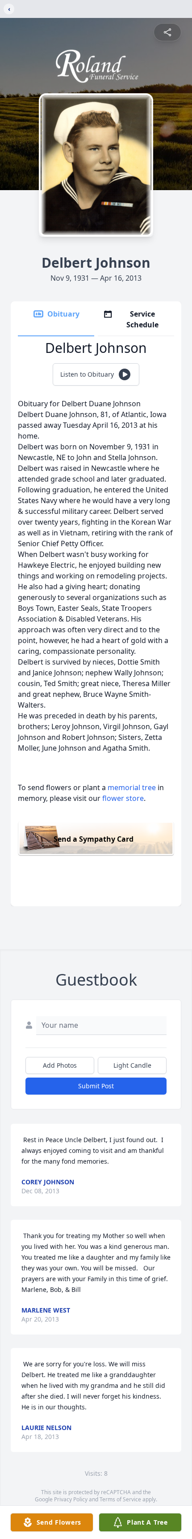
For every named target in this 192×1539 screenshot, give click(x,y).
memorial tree (132, 787)
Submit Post (96, 1086)
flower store (123, 798)
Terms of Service (120, 1499)
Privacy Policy (71, 1499)
